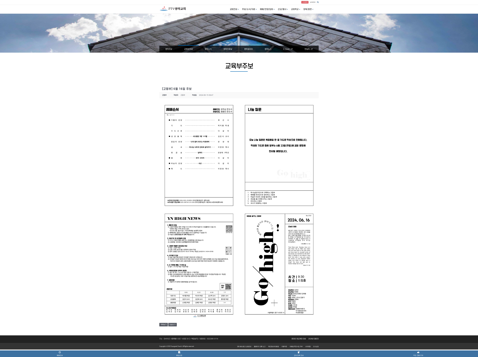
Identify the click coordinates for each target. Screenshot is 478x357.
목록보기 (164, 325)
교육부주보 (188, 49)
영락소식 (208, 49)
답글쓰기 (173, 325)
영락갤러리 (248, 49)
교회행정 (305, 2)
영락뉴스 (268, 49)
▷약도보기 (193, 339)
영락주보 (168, 49)
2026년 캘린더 (313, 339)
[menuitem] (244, 346)
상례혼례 (312, 2)
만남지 (307, 49)
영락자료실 (227, 49)
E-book (286, 49)
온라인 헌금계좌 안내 (299, 339)
